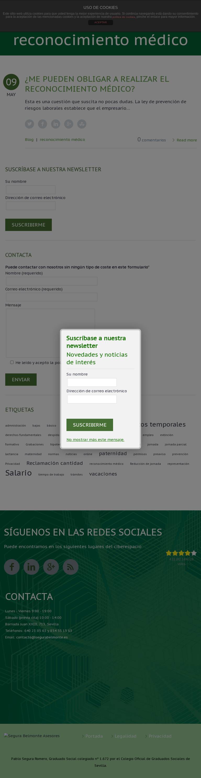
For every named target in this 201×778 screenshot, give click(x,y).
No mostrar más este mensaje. (95, 439)
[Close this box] (140, 330)
